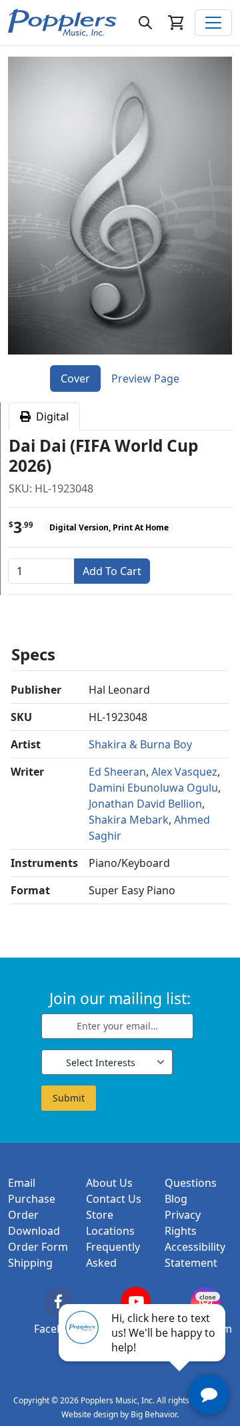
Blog (176, 1198)
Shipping (30, 1262)
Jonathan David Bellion (145, 803)
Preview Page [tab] (145, 378)
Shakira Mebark (129, 819)
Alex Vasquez (184, 771)
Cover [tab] (75, 378)
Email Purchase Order (31, 1198)
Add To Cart (112, 571)
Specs (33, 654)
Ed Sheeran (117, 771)
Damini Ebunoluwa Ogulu (153, 787)
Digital (50, 416)
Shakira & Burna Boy (140, 744)
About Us (109, 1182)
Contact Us (113, 1198)
